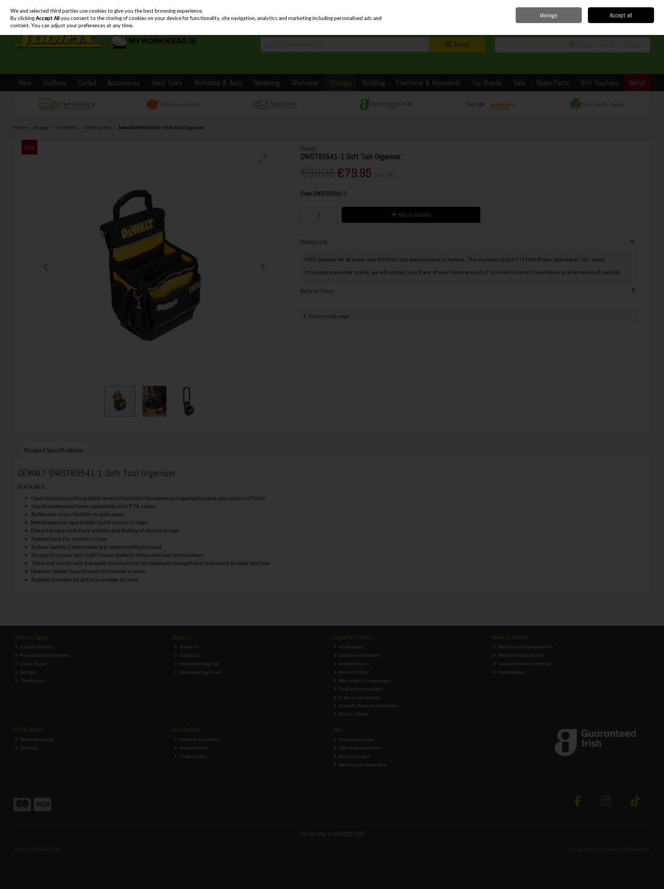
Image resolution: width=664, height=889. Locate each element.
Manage (549, 15)
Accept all (621, 15)
